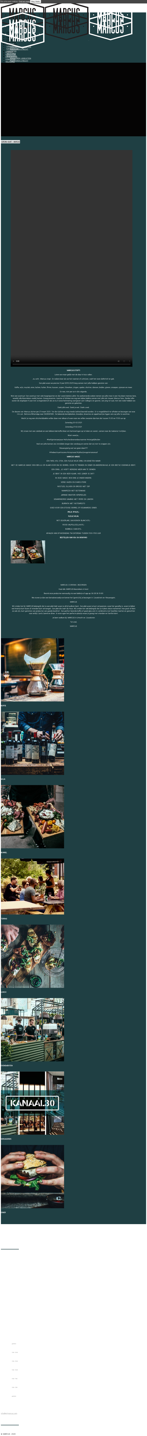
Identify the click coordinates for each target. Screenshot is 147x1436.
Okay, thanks (35, 1)
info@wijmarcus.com (9, 1413)
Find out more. (24, 1)
